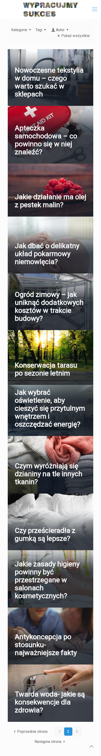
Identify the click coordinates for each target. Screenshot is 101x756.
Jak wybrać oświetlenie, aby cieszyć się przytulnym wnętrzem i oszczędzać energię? (50, 408)
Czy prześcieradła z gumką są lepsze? (45, 534)
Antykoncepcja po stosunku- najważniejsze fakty (46, 645)
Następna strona (48, 741)
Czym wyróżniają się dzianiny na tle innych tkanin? (48, 474)
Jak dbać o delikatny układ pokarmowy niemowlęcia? (47, 254)
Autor (60, 30)
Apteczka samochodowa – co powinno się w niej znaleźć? (46, 140)
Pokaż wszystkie (75, 35)
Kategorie (19, 30)
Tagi (38, 30)
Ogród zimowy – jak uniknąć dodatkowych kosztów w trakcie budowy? (49, 306)
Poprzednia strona (32, 731)
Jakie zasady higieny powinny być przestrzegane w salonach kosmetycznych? (47, 580)
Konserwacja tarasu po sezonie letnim (46, 369)
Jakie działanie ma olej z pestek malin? (50, 201)
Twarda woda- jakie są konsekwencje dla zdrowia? (50, 702)
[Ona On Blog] (50, 9)
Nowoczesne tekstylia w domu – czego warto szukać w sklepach (49, 82)
